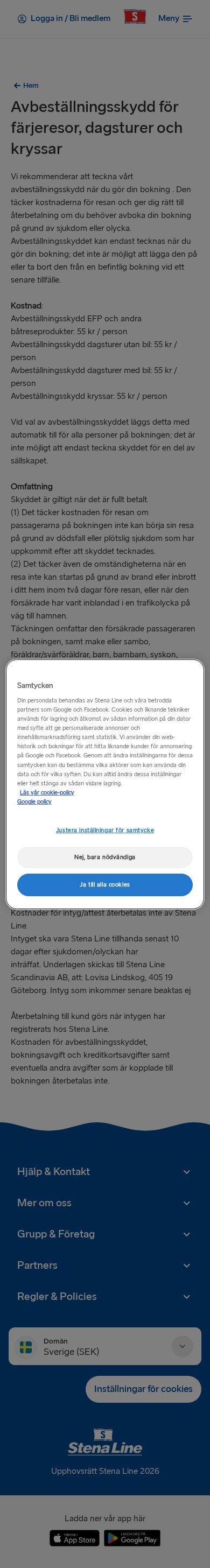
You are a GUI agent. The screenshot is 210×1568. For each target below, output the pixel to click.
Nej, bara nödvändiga (104, 857)
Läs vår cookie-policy (47, 792)
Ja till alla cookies (105, 884)
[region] (105, 783)
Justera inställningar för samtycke (105, 830)
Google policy (34, 801)
